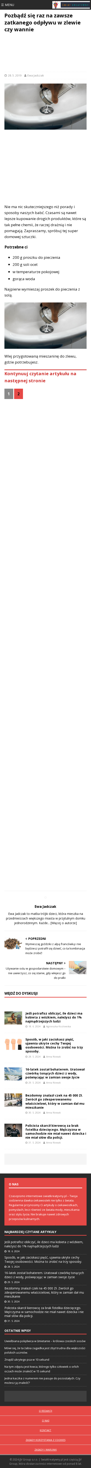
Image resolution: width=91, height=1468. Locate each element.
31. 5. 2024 (34, 1142)
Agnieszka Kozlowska (58, 1026)
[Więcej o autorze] (63, 923)
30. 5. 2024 (34, 1112)
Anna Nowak (53, 1056)
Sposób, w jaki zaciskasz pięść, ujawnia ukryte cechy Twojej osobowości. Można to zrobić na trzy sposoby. (54, 1045)
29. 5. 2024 (34, 1082)
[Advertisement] (45, 53)
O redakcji (45, 1410)
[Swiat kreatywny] (71, 5)
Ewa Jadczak (35, 75)
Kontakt (45, 1430)
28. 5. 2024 (34, 1056)
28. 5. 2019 (14, 75)
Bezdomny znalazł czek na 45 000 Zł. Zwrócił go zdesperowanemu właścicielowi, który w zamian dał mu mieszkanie (54, 1101)
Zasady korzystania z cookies (45, 1440)
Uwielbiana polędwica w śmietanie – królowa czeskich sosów (44, 1341)
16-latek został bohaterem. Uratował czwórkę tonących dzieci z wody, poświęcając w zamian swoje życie (55, 1073)
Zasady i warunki (45, 1449)
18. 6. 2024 (34, 1026)
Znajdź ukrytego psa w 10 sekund (26, 1360)
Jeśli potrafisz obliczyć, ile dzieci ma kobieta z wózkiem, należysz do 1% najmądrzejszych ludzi (53, 1017)
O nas (45, 1420)
